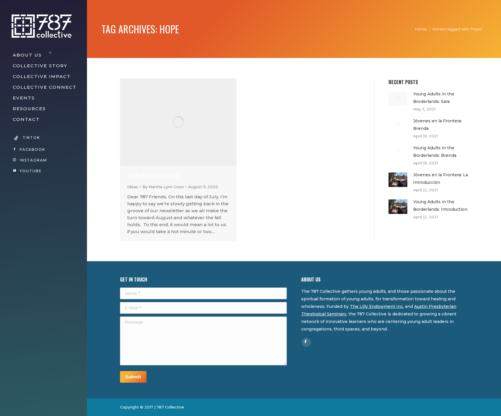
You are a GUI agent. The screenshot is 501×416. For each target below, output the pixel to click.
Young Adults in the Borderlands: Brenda (434, 151)
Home (421, 29)
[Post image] (398, 99)
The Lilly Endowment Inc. (377, 306)
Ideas (132, 186)
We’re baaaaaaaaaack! (154, 176)
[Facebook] (305, 341)
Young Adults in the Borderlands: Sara (433, 97)
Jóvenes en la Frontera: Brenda (437, 124)
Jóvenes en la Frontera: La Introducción (440, 178)
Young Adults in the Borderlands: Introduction (440, 205)
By (163, 186)
